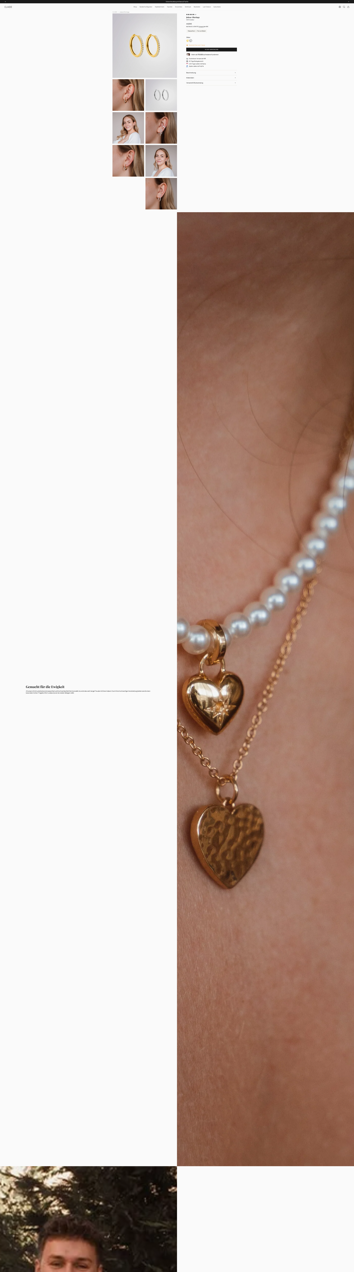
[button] (135, 7)
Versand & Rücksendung (194, 83)
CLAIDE (114, 12)
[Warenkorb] (348, 6)
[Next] (348, 1)
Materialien (190, 78)
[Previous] (5, 1)
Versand (201, 26)
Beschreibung (191, 73)
